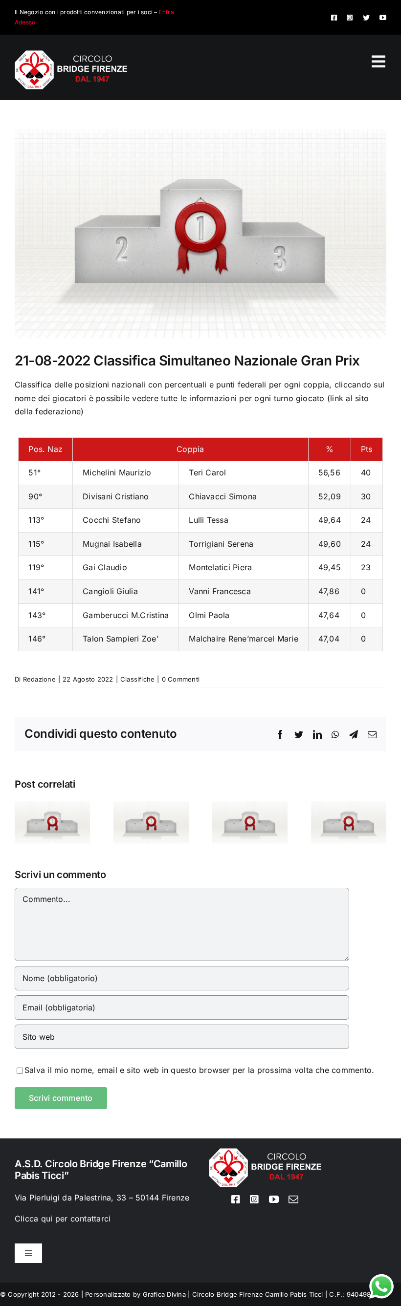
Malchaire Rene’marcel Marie (243, 638)
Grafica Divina (164, 1294)
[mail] (293, 1199)
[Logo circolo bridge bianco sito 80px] (71, 54)
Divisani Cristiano (116, 496)
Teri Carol (207, 472)
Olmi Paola (209, 615)
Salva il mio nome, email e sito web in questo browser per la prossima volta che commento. (199, 1070)
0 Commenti (181, 679)
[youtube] (382, 17)
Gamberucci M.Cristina (126, 615)
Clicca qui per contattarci (63, 1218)
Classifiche (137, 679)
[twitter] (366, 17)
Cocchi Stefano (112, 520)
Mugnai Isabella (112, 544)
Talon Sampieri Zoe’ (120, 638)
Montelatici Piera (220, 567)
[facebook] (334, 17)
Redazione (39, 679)
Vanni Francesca (220, 591)
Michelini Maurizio (117, 472)
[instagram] (350, 17)
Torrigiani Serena (221, 544)
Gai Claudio (105, 567)
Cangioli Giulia (110, 591)
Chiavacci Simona (223, 496)
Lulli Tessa (208, 520)
